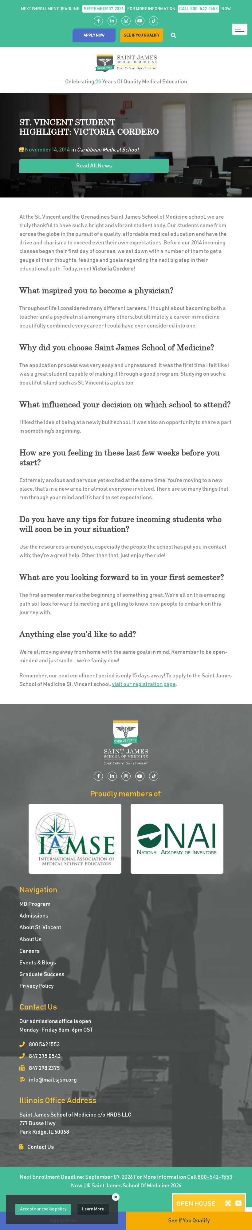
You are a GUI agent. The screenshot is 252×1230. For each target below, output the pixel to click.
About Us (30, 939)
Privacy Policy (36, 986)
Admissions (33, 916)
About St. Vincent (40, 927)
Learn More (93, 1209)
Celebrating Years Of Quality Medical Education (126, 81)
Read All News (94, 166)
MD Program (34, 904)
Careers (29, 951)
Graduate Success (41, 974)
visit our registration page (144, 684)
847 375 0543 (44, 1056)
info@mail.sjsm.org (52, 1080)
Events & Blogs (37, 963)
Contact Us (40, 1147)
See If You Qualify (141, 35)
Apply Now (94, 35)
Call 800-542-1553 (198, 9)
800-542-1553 (215, 1177)
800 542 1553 (44, 1045)
